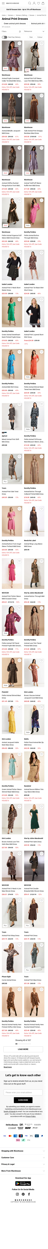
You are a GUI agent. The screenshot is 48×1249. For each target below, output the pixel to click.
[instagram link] (17, 1194)
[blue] (28, 71)
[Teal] (5, 432)
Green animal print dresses (15, 23)
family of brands (9, 1111)
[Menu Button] (3, 3)
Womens (11, 15)
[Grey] (3, 432)
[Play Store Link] (23, 1183)
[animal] (25, 71)
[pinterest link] (23, 1194)
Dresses (31, 15)
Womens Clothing (21, 15)
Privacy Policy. (31, 1116)
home (4, 15)
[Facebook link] (29, 1194)
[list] (34, 56)
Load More (23, 1049)
